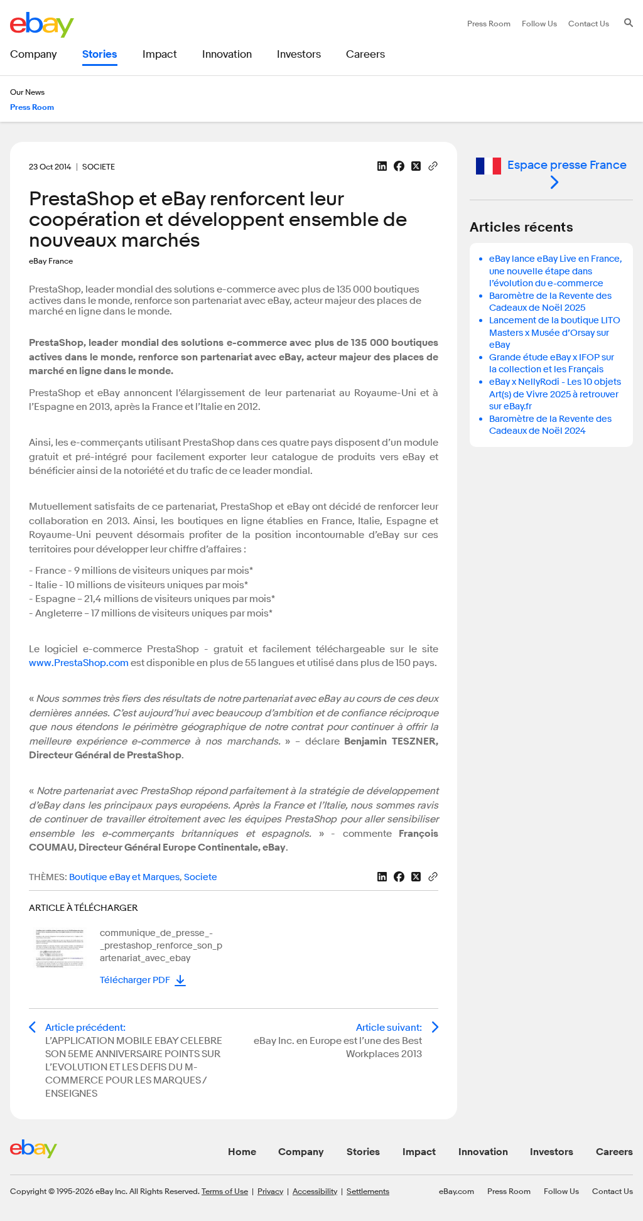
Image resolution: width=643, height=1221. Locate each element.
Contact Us (612, 1191)
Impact (419, 1152)
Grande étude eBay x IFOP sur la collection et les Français (551, 364)
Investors (551, 1152)
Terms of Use (225, 1191)
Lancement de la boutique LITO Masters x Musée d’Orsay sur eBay (554, 333)
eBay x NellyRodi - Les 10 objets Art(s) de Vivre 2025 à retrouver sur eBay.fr (555, 394)
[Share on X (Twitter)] (416, 166)
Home (242, 1152)
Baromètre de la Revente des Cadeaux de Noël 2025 (550, 302)
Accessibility (315, 1191)
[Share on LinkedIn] (382, 166)
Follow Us (561, 1191)
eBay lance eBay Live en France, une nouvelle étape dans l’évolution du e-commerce (555, 271)
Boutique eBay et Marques (124, 877)
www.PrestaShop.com (79, 663)
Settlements (368, 1191)
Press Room (509, 1191)
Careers (614, 1152)
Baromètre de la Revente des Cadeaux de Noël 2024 (550, 425)
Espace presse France (567, 165)
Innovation (483, 1152)
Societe (200, 877)
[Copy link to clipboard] (433, 165)
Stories (363, 1152)
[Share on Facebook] (399, 166)
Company (301, 1152)
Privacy (270, 1191)
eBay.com (456, 1191)
